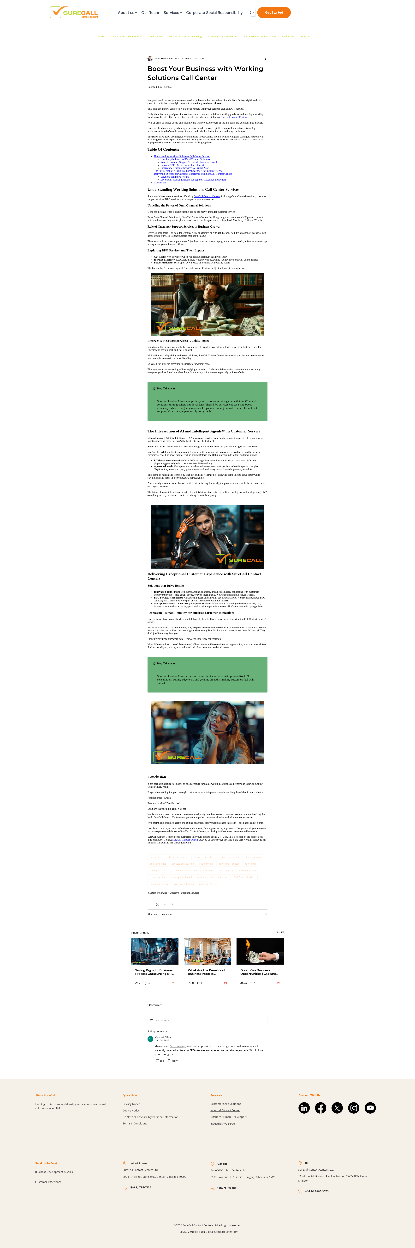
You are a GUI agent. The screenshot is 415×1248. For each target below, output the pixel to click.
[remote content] (207, 471)
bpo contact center (229, 863)
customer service (159, 870)
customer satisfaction (185, 870)
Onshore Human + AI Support (228, 1117)
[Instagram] (353, 1108)
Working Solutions (184, 884)
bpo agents (208, 870)
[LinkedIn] (304, 1108)
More (303, 36)
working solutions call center (212, 877)
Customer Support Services (223, 36)
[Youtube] (370, 1108)
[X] (337, 1108)
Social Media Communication (260, 36)
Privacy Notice (131, 1104)
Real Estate (288, 36)
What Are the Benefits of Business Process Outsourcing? (206, 972)
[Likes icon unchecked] (157, 1061)
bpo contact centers (249, 870)
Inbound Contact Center (225, 1110)
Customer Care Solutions (225, 1104)
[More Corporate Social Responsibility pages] (244, 12)
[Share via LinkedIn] (164, 904)
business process (178, 857)
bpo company (253, 857)
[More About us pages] (136, 12)
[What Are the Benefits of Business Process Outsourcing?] (207, 951)
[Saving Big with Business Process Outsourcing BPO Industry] (154, 951)
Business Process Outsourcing (185, 36)
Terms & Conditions (135, 1123)
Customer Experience (48, 1182)
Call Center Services (244, 877)
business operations (205, 857)
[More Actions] (265, 1039)
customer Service (208, 884)
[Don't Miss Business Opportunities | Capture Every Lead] (260, 951)
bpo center (250, 863)
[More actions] (265, 59)
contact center (157, 877)
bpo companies (158, 863)
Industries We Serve (222, 1123)
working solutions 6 (181, 877)
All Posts (102, 36)
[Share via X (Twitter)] (157, 904)
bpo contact (226, 870)
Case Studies (155, 36)
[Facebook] (320, 1108)
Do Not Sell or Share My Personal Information (150, 1117)
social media (206, 863)
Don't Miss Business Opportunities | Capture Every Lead (258, 972)
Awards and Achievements (127, 36)
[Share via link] (172, 904)
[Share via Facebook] (149, 904)
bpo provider (157, 857)
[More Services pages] (181, 12)
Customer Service (159, 884)
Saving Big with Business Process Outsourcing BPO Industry (154, 972)
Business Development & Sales (54, 1172)
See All (280, 932)
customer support (231, 857)
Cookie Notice (131, 1110)
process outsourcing (183, 863)
